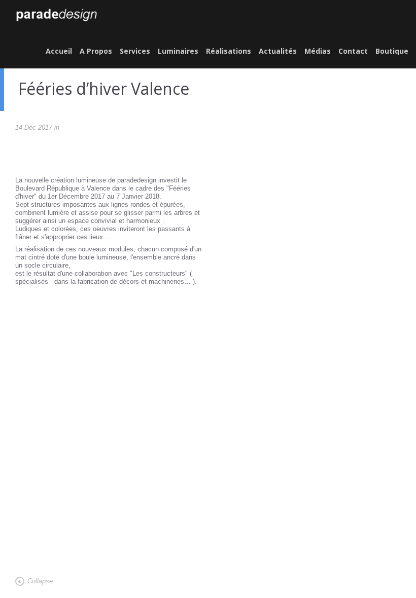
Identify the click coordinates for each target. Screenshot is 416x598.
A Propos (96, 51)
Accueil (59, 51)
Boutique (391, 51)
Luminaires (178, 51)
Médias (317, 51)
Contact (353, 51)
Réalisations (228, 51)
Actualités (278, 51)
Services (135, 51)
